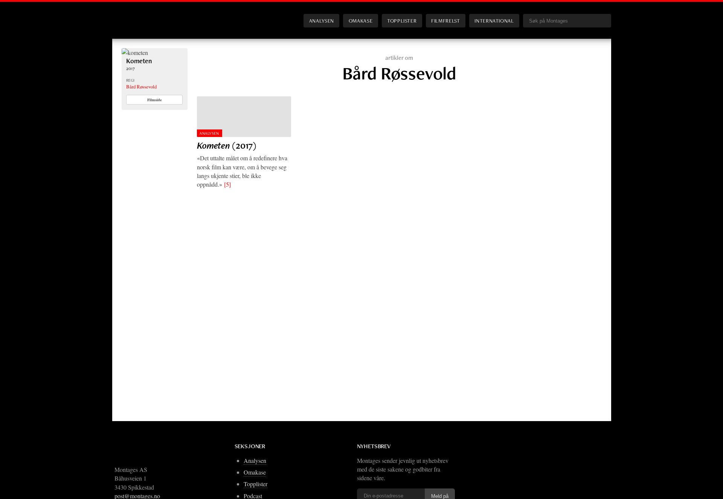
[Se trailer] (135, 52)
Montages (134, 14)
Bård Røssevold (141, 86)
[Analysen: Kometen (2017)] (244, 116)
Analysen (321, 20)
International (494, 20)
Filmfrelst (445, 20)
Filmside (154, 99)
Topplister (401, 20)
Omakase (360, 20)
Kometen (139, 60)
